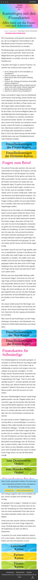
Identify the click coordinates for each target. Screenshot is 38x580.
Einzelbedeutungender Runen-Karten (19, 342)
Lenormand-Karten (19, 547)
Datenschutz (20, 572)
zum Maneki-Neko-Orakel (19, 470)
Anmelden (32, 2)
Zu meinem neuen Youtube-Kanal (15, 33)
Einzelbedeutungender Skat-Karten (19, 333)
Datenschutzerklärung (25, 490)
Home (6, 31)
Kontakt (29, 572)
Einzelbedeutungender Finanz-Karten (19, 145)
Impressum (10, 572)
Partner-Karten (19, 556)
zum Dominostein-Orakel (19, 462)
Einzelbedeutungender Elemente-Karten (19, 154)
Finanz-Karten (19, 565)
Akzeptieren (9, 490)
